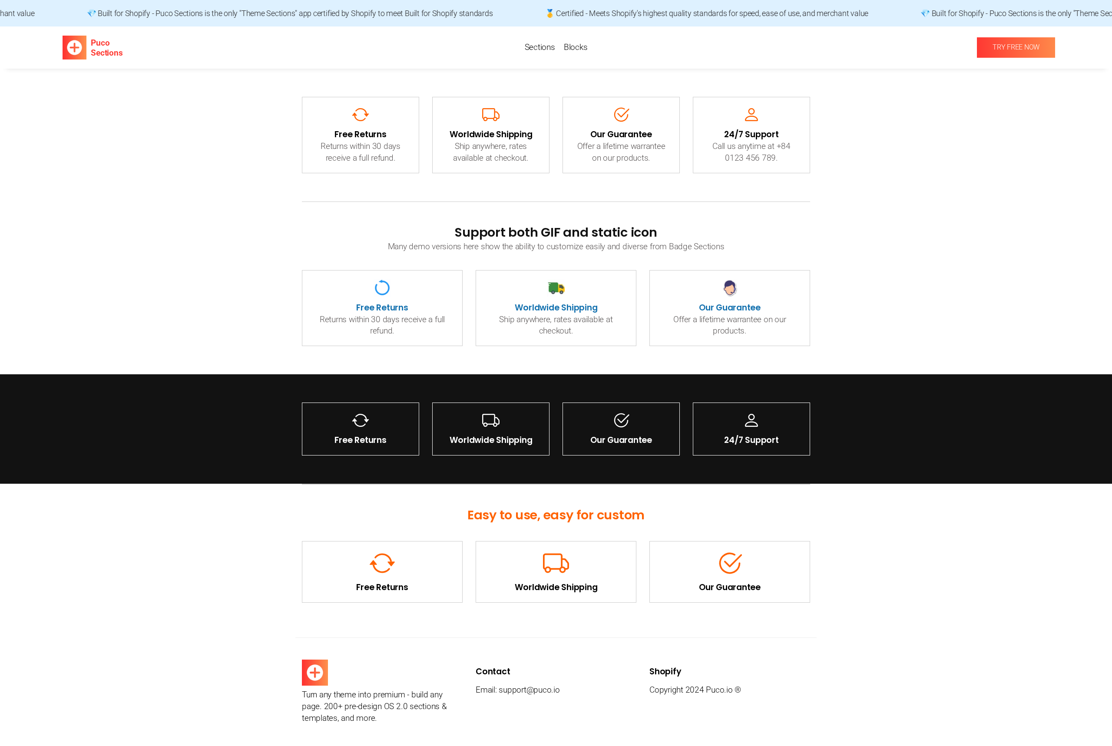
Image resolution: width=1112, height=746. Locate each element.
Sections (540, 47)
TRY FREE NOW (1016, 47)
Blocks (576, 47)
